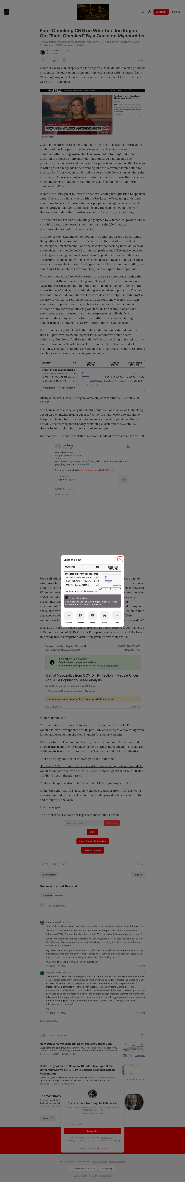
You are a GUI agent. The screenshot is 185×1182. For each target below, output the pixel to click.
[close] (120, 559)
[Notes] (104, 615)
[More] (116, 615)
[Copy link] (68, 615)
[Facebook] (80, 615)
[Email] (92, 615)
